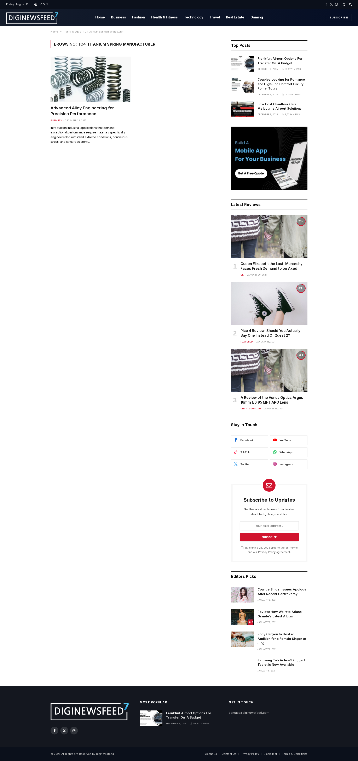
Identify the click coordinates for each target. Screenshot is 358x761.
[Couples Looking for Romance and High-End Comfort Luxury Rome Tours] (242, 85)
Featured (247, 341)
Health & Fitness (164, 17)
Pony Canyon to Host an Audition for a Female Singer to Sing (282, 638)
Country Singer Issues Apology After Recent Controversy (282, 591)
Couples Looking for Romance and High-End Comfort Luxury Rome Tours (281, 83)
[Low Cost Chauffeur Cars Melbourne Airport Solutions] (242, 109)
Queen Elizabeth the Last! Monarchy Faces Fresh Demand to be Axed (271, 266)
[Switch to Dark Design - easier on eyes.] (344, 4)
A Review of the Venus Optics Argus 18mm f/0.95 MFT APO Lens (272, 400)
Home (100, 17)
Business (118, 17)
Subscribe (338, 17)
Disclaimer (270, 753)
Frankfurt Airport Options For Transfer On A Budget (280, 61)
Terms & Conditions (294, 753)
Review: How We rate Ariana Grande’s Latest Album (280, 614)
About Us (211, 753)
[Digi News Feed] (32, 17)
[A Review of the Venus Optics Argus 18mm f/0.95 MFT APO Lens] (269, 370)
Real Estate (235, 17)
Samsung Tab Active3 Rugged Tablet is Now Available (281, 662)
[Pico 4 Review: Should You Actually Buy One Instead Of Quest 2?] (269, 303)
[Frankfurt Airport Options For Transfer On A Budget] (242, 64)
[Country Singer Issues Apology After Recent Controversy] (242, 595)
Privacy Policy (267, 552)
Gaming (256, 17)
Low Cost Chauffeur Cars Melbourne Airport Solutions (280, 106)
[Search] (350, 4)
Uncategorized (251, 408)
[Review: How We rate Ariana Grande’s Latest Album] (242, 617)
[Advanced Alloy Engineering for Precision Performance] (91, 79)
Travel (214, 17)
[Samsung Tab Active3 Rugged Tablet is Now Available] (242, 665)
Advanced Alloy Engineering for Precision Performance (82, 110)
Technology (193, 17)
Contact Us (229, 753)
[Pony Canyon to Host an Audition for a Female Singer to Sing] (242, 639)
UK (242, 274)
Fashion (138, 17)
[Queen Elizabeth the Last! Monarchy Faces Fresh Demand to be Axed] (269, 236)
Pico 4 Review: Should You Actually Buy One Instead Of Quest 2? (270, 333)
